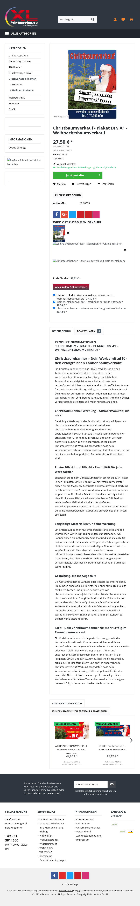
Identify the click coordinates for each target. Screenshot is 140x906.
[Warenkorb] (131, 19)
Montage (14, 103)
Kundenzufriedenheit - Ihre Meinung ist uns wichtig (52, 827)
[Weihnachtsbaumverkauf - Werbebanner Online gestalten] (87, 250)
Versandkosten (66, 890)
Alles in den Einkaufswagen (71, 287)
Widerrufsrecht (48, 843)
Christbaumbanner (70, 369)
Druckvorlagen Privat (20, 73)
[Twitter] (72, 214)
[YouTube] (62, 875)
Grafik (12, 109)
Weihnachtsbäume (22, 90)
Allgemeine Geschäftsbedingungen (52, 858)
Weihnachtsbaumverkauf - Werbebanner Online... (72, 747)
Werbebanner (63, 397)
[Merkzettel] (123, 19)
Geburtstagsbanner (20, 61)
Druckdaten (83, 823)
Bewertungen (83, 183)
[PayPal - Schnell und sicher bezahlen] (24, 162)
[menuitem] (131, 19)
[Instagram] (96, 214)
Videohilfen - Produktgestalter (48, 837)
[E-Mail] (88, 214)
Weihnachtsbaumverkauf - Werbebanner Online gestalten (90, 301)
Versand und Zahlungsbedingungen (89, 833)
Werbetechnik (17, 97)
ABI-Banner (15, 67)
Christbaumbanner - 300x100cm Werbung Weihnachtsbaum (91, 308)
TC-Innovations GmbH (97, 894)
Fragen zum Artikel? (69, 194)
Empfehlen (107, 183)
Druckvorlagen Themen (22, 78)
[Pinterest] (80, 214)
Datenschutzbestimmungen (92, 790)
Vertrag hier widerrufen (46, 850)
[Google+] (64, 214)
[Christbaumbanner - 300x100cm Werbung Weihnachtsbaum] (89, 267)
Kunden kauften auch (67, 703)
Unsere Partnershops (88, 827)
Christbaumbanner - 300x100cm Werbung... (113, 747)
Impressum (82, 839)
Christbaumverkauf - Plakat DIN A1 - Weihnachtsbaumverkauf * (86, 297)
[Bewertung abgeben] (92, 137)
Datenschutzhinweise (51, 819)
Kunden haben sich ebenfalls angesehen (79, 711)
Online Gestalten (18, 55)
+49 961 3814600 (11, 838)
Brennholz (17, 84)
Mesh (79, 550)
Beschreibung (61, 331)
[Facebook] (56, 214)
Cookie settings (17, 147)
